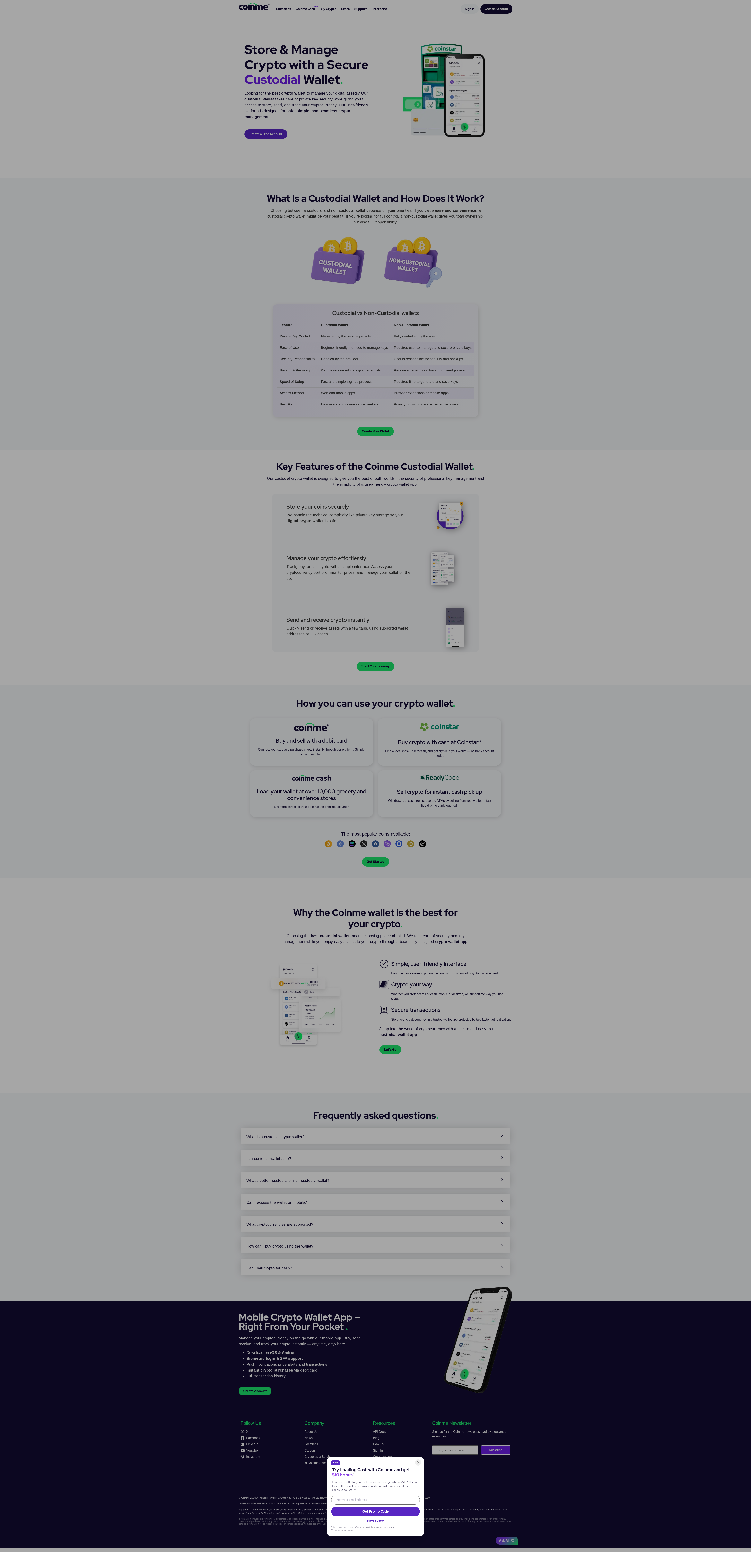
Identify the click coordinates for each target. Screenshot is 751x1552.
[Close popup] (418, 1462)
